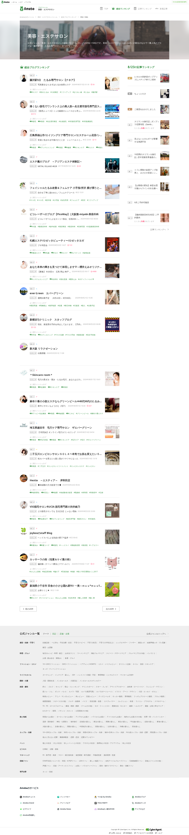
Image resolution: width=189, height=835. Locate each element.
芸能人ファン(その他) (153, 761)
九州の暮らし (112, 726)
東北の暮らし (98, 721)
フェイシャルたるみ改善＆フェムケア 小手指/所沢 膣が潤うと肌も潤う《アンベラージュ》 (81, 187)
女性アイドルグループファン (116, 761)
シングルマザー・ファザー (126, 642)
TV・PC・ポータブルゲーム (53, 706)
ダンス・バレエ (61, 691)
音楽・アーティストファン (63, 766)
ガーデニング (48, 675)
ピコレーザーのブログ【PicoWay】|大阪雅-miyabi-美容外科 (64, 214)
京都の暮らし (60, 726)
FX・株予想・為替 (49, 755)
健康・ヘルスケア (136, 706)
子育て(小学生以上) (106, 642)
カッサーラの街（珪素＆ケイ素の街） (51, 559)
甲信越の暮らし (136, 721)
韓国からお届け (48, 717)
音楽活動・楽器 (95, 701)
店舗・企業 (64, 634)
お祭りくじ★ (44, 590)
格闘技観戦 (47, 701)
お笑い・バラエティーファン (86, 766)
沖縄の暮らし (125, 726)
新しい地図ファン (96, 761)
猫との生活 (47, 743)
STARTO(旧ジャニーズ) (51, 761)
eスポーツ (46, 711)
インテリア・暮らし (62, 675)
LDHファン (83, 761)
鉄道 (131, 701)
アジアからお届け (82, 717)
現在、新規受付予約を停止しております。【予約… (60, 324)
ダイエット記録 (124, 664)
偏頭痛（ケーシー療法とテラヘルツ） (54, 564)
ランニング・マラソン (154, 687)
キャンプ (59, 687)
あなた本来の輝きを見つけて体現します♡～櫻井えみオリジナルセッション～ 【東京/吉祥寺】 (84, 266)
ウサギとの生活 (88, 743)
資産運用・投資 (109, 755)
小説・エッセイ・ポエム (148, 691)
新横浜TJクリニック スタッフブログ (51, 319)
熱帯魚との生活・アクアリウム (108, 743)
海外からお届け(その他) (133, 717)
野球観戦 (128, 696)
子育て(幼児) (92, 642)
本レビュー (80, 696)
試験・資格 (54, 749)
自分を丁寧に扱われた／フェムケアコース (56, 192)
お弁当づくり (70, 653)
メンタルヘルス (62, 681)
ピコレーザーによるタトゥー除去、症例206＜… (58, 219)
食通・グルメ (70, 658)
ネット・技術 (48, 772)
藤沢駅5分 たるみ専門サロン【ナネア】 (53, 80)
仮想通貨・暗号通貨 (83, 755)
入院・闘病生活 (48, 681)
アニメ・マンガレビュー (64, 696)
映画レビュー (48, 696)
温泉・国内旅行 (48, 721)
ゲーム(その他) (86, 706)
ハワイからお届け (97, 717)
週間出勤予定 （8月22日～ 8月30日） (56, 298)
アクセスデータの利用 (144, 833)
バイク (84, 701)
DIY (73, 675)
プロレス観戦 (159, 696)
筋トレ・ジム (48, 691)
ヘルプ (159, 833)
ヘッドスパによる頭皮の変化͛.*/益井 (53, 537)
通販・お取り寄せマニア (154, 706)
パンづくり (151, 653)
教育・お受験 (48, 647)
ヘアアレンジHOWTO (88, 664)
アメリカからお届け (114, 717)
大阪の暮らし (48, 726)
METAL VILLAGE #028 (47, 166)
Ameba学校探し (29, 815)
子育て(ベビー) (79, 642)
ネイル (135, 664)
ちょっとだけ (140, 93)
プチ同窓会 (42, 245)
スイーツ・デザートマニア (116, 653)
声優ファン (47, 766)
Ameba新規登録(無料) (180, 2)
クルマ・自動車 (74, 701)
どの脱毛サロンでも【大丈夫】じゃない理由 (57, 511)
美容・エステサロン (48, 36)
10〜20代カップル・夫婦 (52, 732)
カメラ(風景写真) (87, 691)
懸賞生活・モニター (119, 706)
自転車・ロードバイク (135, 687)
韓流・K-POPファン (69, 761)
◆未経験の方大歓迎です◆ (49, 485)
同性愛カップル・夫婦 (158, 732)
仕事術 (45, 749)
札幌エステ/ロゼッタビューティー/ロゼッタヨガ (57, 240)
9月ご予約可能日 (141, 202)
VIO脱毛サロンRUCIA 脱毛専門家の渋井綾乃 (55, 506)
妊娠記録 (46, 642)
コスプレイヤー (109, 701)
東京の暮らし (123, 721)
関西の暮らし (72, 726)
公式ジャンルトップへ (156, 633)
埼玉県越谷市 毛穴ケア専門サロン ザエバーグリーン (62, 427)
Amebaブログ (140, 797)
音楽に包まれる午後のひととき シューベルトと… (60, 140)
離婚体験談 (64, 737)
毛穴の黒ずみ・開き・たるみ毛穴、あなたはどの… (60, 379)
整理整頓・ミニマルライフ (108, 675)
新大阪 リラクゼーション (44, 348)
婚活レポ (141, 642)
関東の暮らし (111, 721)
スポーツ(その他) (59, 701)
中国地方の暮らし (86, 726)
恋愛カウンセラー (87, 737)
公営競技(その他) (82, 711)
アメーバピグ (65, 803)
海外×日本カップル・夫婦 (114, 732)
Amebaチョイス (29, 797)
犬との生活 (57, 743)
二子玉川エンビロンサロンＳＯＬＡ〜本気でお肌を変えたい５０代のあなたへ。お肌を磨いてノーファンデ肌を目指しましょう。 (102, 454)
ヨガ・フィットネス (102, 706)
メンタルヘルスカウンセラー (90, 681)
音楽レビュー (91, 696)
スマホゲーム (160, 701)
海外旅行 (74, 721)
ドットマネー (65, 797)
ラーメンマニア (83, 653)
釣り (44, 687)
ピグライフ (27, 809)
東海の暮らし (162, 721)
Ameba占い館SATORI (106, 809)
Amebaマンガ (140, 803)
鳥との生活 (126, 743)
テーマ (46, 634)
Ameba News (65, 809)
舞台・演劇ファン (126, 766)
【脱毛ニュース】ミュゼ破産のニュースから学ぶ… (60, 111)
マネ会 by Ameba (104, 797)
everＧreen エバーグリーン (47, 293)
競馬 (54, 711)
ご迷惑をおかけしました (145, 109)
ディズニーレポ (104, 696)
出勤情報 (42, 353)
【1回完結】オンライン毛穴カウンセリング (57, 432)
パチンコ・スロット (65, 711)
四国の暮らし (100, 726)
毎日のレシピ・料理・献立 (53, 653)
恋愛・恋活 (75, 737)
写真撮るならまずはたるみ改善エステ (54, 84)
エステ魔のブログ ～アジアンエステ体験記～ (56, 161)
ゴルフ (50, 687)
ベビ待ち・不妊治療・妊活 (62, 642)
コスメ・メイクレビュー (107, 664)
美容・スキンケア (146, 664)
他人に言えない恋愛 (50, 737)
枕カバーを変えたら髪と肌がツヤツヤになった (58, 458)
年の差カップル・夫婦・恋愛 (137, 732)
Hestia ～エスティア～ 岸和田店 (51, 480)
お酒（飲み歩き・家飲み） (53, 658)
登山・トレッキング (72, 687)
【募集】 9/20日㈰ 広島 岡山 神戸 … (54, 271)
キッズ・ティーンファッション (54, 669)
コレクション (123, 701)
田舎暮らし (136, 726)
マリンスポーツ (88, 687)
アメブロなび (140, 809)
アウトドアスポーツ (117, 687)
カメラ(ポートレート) (104, 691)
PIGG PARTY (102, 803)
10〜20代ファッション (51, 664)
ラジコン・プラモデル (144, 701)
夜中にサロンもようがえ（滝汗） (52, 406)
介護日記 (74, 681)
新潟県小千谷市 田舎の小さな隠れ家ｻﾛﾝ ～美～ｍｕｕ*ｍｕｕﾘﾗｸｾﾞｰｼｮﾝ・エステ (75, 585)
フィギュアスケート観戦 (143, 696)
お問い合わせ (116, 833)
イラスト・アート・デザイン (125, 691)
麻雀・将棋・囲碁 (72, 706)
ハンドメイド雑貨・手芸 (86, 675)
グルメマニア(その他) (137, 653)
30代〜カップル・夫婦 (72, 732)
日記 (54, 634)
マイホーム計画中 (127, 675)
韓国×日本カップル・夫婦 (92, 732)
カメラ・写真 (74, 691)
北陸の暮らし (149, 721)
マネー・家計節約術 (65, 755)
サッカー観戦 (117, 696)
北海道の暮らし (85, 721)
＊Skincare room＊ (41, 375)
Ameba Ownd (28, 803)
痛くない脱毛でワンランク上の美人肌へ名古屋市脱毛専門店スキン (67, 106)
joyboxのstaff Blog (41, 533)
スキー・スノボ (102, 687)
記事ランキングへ (158, 229)
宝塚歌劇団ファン (136, 761)
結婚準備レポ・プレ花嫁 (156, 642)
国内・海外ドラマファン (108, 766)
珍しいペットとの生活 (72, 743)
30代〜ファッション (69, 664)
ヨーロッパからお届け (65, 717)
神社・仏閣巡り (62, 721)
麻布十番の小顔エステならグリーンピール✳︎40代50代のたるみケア (67, 401)
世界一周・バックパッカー (154, 717)
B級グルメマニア (97, 653)
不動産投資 (97, 755)
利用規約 (128, 833)
